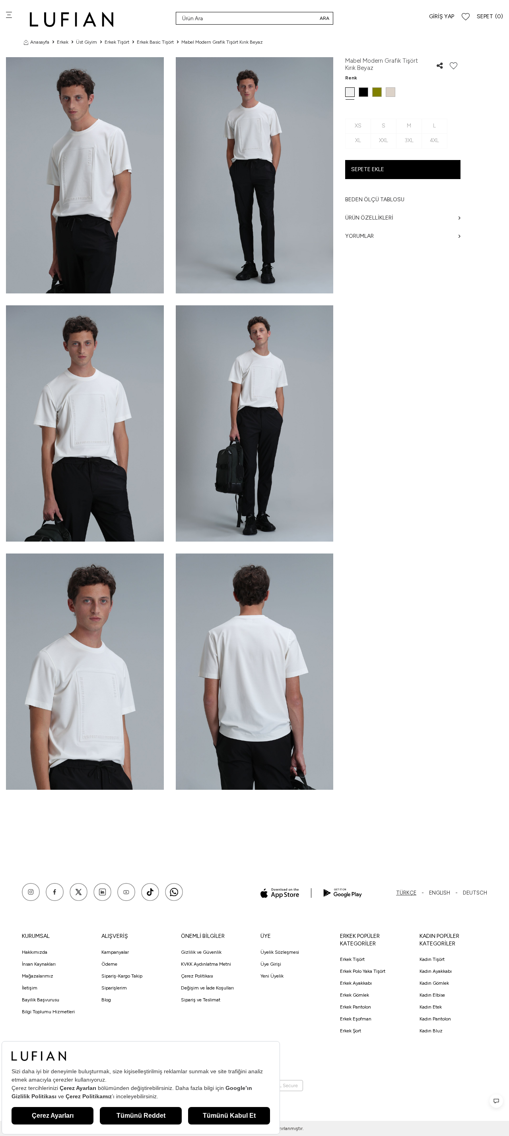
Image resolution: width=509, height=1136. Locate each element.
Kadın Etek (431, 1007)
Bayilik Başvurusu (40, 1000)
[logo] (71, 19)
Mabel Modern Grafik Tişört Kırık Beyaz (222, 42)
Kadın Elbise (432, 995)
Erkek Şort (350, 1031)
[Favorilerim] (466, 17)
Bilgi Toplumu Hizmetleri (48, 1011)
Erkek (62, 42)
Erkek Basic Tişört (155, 42)
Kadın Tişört (432, 959)
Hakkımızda (34, 952)
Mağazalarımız (37, 976)
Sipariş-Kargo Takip (121, 976)
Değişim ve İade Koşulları (207, 988)
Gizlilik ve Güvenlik (201, 952)
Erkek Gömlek (354, 995)
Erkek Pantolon (355, 1007)
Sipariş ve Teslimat (200, 1000)
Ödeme (109, 964)
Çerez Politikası (197, 976)
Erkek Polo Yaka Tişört (362, 971)
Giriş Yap (441, 16)
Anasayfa (39, 42)
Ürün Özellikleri (369, 217)
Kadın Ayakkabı (436, 971)
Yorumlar (359, 236)
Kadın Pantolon (435, 1019)
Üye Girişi (270, 964)
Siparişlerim (114, 988)
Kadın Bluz (431, 1031)
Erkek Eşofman (355, 1019)
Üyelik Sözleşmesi (279, 952)
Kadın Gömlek (434, 983)
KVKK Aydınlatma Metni (206, 964)
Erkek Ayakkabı (356, 983)
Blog (106, 1000)
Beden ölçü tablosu (374, 199)
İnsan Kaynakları (39, 964)
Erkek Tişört (117, 42)
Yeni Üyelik (272, 976)
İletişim (29, 988)
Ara (324, 18)
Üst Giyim (86, 42)
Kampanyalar (115, 952)
